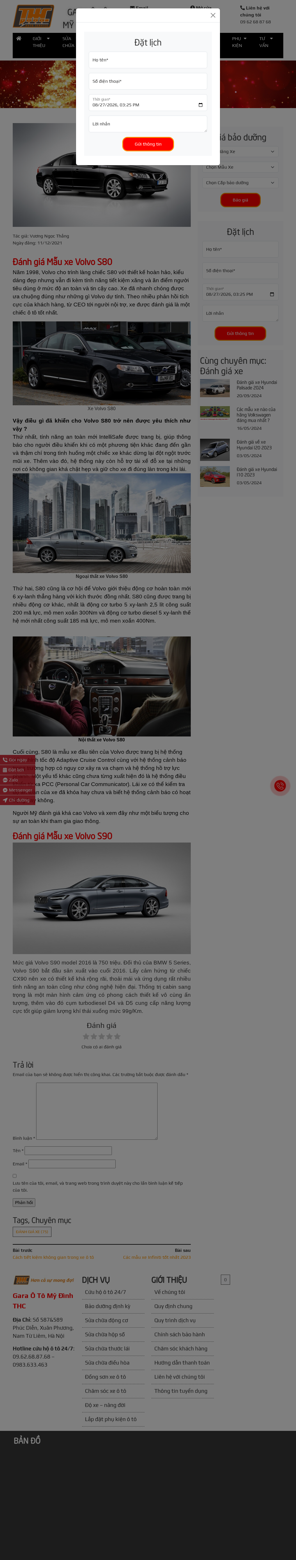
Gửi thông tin (148, 144)
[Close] (213, 15)
